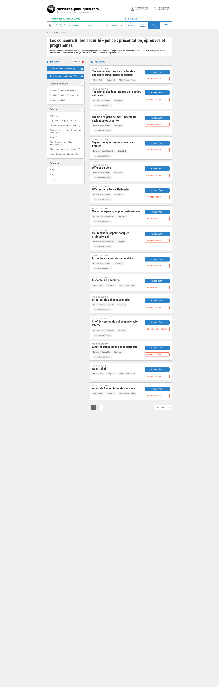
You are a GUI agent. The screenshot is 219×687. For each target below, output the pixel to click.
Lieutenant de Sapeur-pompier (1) (65, 125)
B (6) (52, 175)
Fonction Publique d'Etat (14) (63, 90)
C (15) (52, 179)
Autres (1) (54, 116)
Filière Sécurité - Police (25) (62, 69)
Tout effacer (76, 62)
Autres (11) (54, 137)
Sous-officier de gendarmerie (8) (64, 154)
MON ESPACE (164, 9)
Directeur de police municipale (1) (65, 149)
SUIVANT (160, 407)
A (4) (52, 170)
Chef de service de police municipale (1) (61, 143)
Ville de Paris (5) (57, 100)
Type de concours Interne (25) (63, 76)
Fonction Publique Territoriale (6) (64, 95)
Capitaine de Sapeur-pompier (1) (64, 121)
